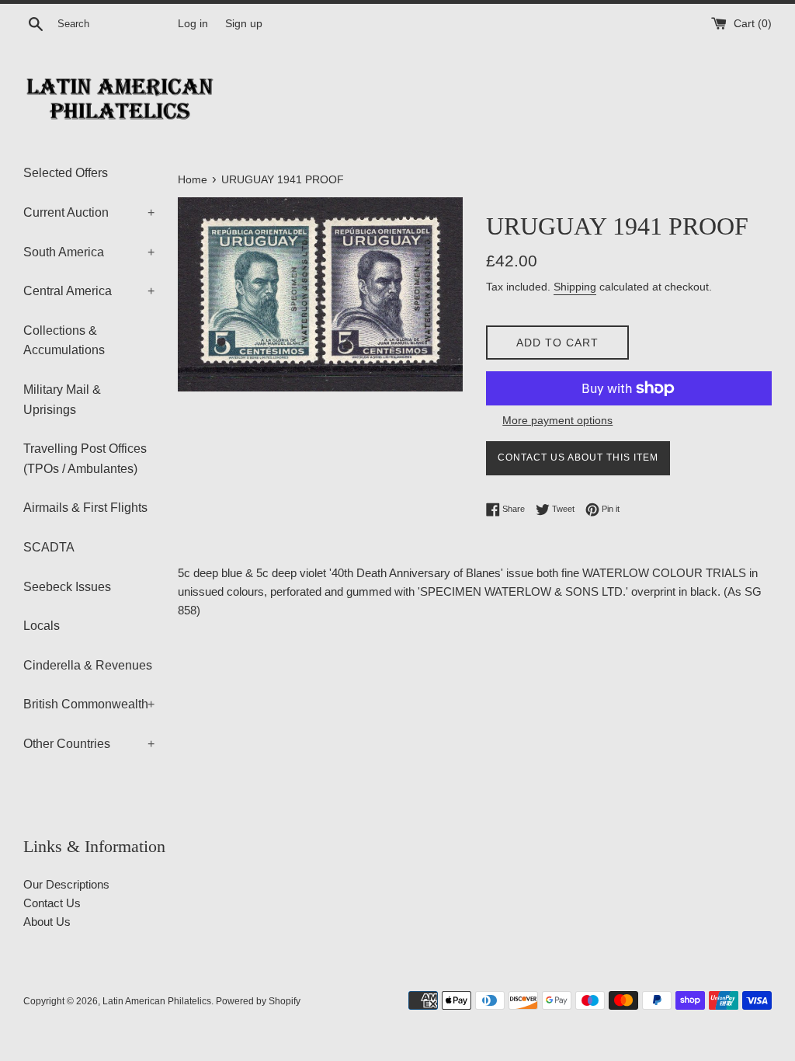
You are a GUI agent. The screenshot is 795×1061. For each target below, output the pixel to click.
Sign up (243, 24)
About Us (47, 921)
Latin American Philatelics (156, 1001)
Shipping (575, 286)
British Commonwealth (88, 704)
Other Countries (88, 743)
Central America (88, 290)
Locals (41, 625)
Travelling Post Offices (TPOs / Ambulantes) (85, 458)
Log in (193, 24)
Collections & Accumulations (64, 340)
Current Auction (88, 212)
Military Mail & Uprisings (62, 399)
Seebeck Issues (67, 586)
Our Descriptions (66, 884)
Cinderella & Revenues (87, 665)
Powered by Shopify (258, 1001)
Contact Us (52, 903)
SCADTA (49, 547)
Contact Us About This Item (578, 457)
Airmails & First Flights (85, 507)
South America (88, 252)
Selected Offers (65, 172)
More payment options (557, 420)
